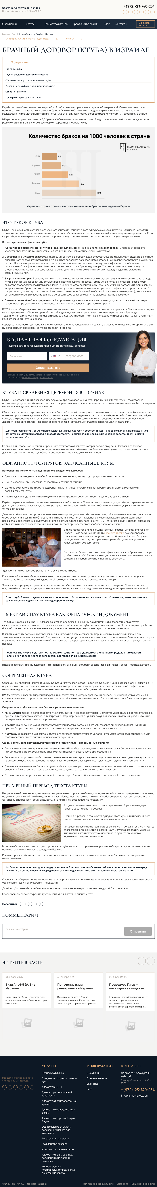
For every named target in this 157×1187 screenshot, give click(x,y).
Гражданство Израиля (54, 1144)
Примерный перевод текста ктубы (23, 97)
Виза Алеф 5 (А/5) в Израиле (26, 1006)
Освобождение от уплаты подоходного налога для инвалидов (56, 1130)
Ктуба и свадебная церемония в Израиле (27, 74)
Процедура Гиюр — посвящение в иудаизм (130, 1007)
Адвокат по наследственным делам (58, 1111)
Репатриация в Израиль (55, 1138)
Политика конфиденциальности (98, 1183)
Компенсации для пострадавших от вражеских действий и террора (58, 1170)
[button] (142, 961)
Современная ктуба (16, 91)
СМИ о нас (92, 1083)
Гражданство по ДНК (85, 24)
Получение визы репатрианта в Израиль (78, 1006)
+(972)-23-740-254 (139, 6)
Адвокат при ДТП (52, 1087)
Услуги (30, 24)
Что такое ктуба (14, 68)
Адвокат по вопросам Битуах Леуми (58, 1119)
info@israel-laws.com (134, 1095)
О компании (9, 24)
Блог (107, 24)
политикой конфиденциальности (37, 377)
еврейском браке (114, 533)
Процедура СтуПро (56, 24)
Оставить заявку (48, 368)
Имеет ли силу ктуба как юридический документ (30, 85)
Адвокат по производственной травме (59, 1102)
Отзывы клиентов (97, 1078)
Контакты (120, 24)
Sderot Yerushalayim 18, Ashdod (21, 8)
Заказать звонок (144, 24)
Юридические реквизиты (143, 1183)
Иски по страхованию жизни (58, 1149)
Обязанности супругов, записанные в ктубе (28, 80)
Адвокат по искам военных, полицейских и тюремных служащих (57, 1158)
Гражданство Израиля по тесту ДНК (59, 1080)
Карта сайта (122, 1183)
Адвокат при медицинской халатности (57, 1094)
